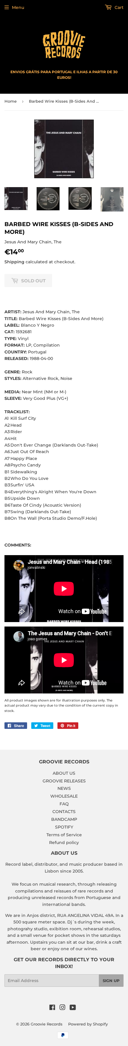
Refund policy (64, 842)
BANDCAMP (64, 819)
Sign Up (111, 980)
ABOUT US (64, 773)
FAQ (64, 804)
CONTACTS (64, 811)
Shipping (14, 261)
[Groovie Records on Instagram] (62, 1008)
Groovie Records (47, 1024)
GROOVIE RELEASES (64, 781)
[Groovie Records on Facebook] (52, 1008)
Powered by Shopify (88, 1024)
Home (10, 101)
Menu (18, 7)
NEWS (64, 788)
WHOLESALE (64, 796)
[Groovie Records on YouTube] (73, 1008)
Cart (118, 7)
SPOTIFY (64, 827)
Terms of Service (64, 834)
